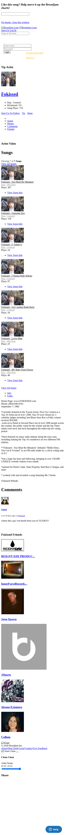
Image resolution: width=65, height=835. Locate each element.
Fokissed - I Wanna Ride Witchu (16, 276)
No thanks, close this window (15, 22)
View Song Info (15, 192)
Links (10, 396)
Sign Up (30, 57)
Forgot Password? (34, 53)
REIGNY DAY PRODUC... (18, 556)
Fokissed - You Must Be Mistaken (17, 182)
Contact (28, 748)
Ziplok (4, 509)
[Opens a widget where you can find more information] (53, 829)
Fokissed (21, 516)
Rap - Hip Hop (8, 184)
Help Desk (13, 748)
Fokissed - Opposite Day (13, 213)
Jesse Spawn (9, 619)
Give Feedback (40, 748)
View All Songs (8, 163)
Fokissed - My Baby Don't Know (17, 369)
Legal (21, 748)
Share (30, 113)
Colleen (5, 737)
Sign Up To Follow (10, 113)
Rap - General (8, 216)
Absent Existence (11, 707)
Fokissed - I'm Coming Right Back (17, 307)
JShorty (6, 674)
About (4, 748)
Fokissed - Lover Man (11, 338)
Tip (23, 113)
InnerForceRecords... (14, 583)
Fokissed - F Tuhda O (11, 244)
